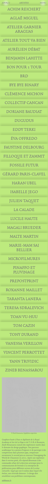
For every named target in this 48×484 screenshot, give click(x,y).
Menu (43, 3)
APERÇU (6, 3)
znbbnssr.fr (6, 481)
